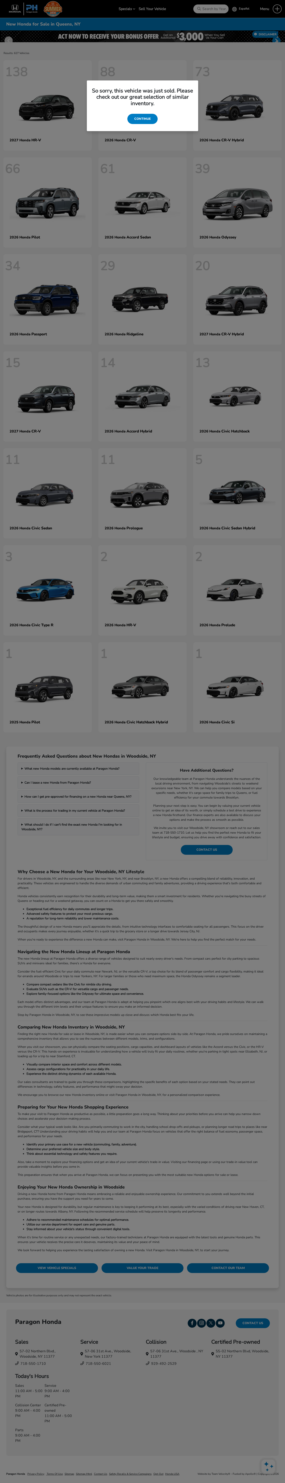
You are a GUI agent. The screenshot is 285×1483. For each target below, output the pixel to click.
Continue (142, 119)
